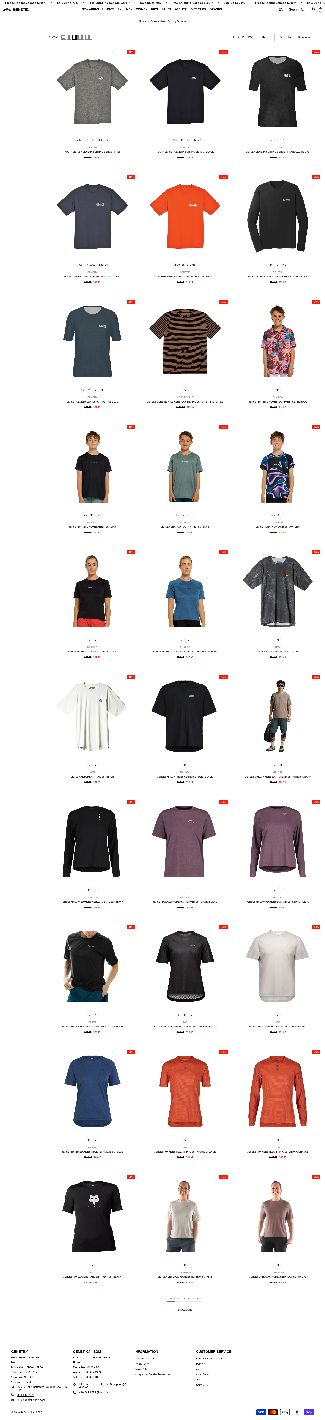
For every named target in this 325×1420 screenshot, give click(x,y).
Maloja (185, 772)
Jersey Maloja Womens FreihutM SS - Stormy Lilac (185, 902)
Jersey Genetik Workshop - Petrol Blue (92, 401)
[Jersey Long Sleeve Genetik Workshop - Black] (277, 216)
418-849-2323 (25, 1394)
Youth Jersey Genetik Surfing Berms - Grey (92, 151)
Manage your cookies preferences (152, 1374)
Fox (185, 1147)
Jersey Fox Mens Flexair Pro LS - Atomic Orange (277, 1151)
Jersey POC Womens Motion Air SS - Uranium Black (185, 1026)
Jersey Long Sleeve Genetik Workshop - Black (278, 276)
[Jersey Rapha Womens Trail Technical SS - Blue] (92, 1091)
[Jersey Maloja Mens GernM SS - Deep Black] (185, 716)
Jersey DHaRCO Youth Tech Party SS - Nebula (278, 401)
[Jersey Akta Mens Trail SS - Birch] (92, 716)
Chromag (185, 1272)
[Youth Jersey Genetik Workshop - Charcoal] (92, 216)
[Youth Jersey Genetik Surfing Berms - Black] (185, 91)
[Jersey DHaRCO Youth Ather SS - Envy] (185, 466)
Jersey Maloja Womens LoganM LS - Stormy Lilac (277, 902)
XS (82, 390)
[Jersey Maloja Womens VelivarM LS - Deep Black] (92, 841)
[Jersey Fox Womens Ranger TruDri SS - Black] (92, 1216)
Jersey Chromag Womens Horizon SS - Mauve (277, 1277)
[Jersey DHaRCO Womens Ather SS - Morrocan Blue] (185, 591)
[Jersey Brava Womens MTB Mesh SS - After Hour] (92, 966)
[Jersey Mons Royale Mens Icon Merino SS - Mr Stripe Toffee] (185, 341)
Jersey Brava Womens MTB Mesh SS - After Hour (92, 1026)
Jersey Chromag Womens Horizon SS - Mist (185, 1277)
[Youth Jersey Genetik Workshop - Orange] (185, 216)
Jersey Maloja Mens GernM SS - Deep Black (185, 776)
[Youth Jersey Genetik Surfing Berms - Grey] (92, 91)
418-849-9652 (87, 1392)
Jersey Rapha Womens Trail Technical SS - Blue (92, 1151)
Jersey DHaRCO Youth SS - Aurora (278, 527)
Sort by (285, 37)
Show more (185, 1309)
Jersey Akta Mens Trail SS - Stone (277, 651)
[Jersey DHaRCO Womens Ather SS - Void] (92, 591)
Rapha (92, 1147)
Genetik (92, 147)
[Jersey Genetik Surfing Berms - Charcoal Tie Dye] (277, 91)
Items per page (244, 37)
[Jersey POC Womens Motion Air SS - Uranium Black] (185, 966)
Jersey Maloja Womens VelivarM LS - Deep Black (92, 902)
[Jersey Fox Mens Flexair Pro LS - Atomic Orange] (277, 1091)
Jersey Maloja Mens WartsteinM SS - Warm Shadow (278, 776)
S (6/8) (79, 140)
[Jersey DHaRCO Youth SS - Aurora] (277, 466)
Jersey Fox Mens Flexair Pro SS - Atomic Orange (185, 1151)
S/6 (85, 515)
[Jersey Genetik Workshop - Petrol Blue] (92, 341)
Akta (278, 647)
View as (53, 37)
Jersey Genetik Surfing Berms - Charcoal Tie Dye (277, 151)
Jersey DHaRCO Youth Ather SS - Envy (185, 527)
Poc (185, 1022)
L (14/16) (104, 140)
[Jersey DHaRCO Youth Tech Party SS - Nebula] (277, 341)
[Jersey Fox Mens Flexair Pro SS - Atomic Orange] (185, 1091)
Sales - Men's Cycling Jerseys (168, 21)
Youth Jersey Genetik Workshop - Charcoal (92, 276)
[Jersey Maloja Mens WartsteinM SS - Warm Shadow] (277, 716)
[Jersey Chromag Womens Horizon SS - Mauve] (277, 1216)
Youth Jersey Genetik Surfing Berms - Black (185, 151)
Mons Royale (185, 397)
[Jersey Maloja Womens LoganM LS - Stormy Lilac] (277, 841)
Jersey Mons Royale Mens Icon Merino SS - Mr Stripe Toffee (185, 401)
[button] (63, 37)
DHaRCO (278, 397)
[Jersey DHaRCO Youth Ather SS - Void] (92, 466)
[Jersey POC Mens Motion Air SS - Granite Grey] (277, 966)
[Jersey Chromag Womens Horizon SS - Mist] (185, 1216)
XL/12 (281, 515)
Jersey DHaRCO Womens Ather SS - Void (92, 651)
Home (142, 21)
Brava (92, 1022)
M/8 (278, 390)
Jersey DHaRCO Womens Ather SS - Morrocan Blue (185, 651)
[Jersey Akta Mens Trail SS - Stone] (277, 591)
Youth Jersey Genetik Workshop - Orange (185, 276)
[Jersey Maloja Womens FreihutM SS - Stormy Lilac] (185, 841)
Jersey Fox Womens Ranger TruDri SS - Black (92, 1277)
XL (284, 140)
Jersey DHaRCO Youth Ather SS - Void (92, 527)
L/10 (99, 515)
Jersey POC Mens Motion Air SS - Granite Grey (278, 1026)
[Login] (312, 9)
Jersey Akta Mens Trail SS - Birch (92, 776)
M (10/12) (91, 140)
